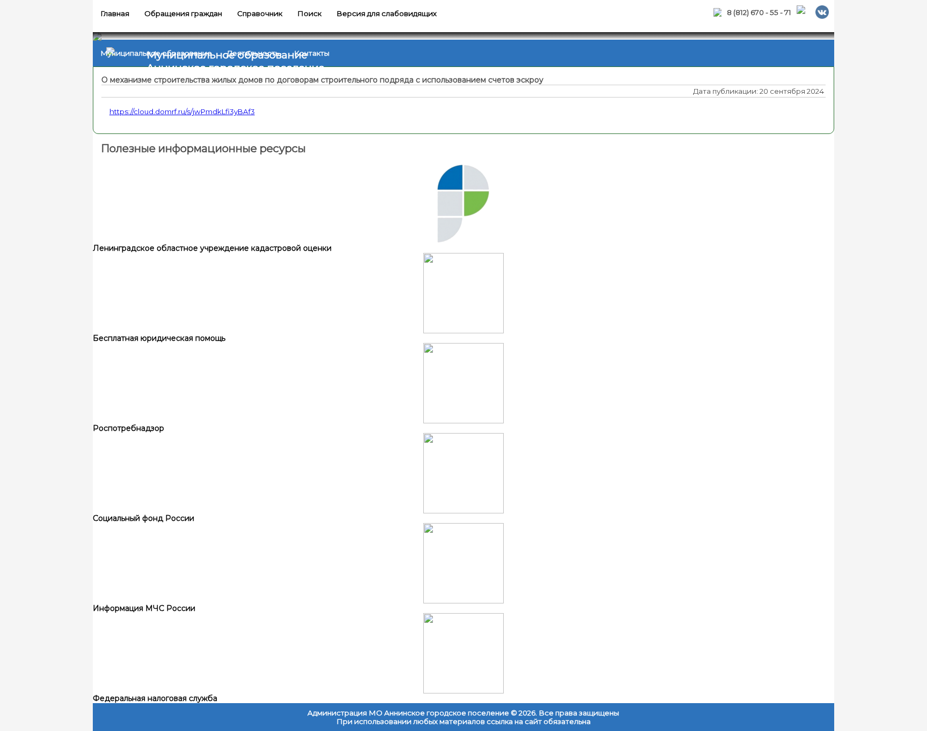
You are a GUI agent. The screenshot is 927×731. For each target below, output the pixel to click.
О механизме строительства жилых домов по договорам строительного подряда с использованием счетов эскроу (322, 80)
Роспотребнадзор (128, 428)
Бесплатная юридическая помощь (159, 338)
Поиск (309, 13)
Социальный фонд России (143, 518)
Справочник (259, 13)
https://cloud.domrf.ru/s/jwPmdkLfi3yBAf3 (182, 111)
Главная (114, 13)
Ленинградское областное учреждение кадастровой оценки (212, 248)
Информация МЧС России (144, 608)
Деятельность (253, 53)
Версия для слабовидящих (386, 13)
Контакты (311, 53)
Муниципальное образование (156, 53)
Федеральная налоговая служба (155, 698)
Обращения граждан (183, 13)
